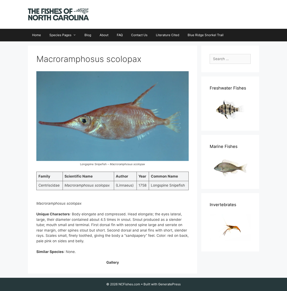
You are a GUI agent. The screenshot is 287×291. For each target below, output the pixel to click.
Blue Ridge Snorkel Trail (206, 35)
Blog (87, 35)
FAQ (120, 35)
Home (36, 35)
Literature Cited (167, 35)
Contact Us (139, 35)
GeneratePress (169, 284)
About (104, 35)
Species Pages (60, 35)
